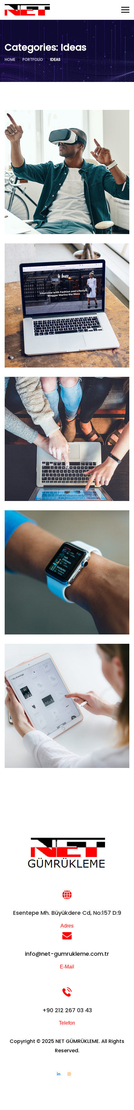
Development (28, 621)
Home (10, 59)
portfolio (32, 59)
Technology (43, 354)
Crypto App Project (43, 746)
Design (21, 221)
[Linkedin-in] (58, 1074)
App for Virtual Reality (47, 212)
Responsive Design (43, 612)
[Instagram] (69, 1074)
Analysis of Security (44, 345)
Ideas (38, 221)
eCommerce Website (46, 479)
